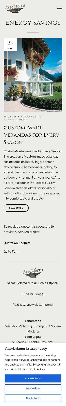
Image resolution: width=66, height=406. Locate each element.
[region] (33, 374)
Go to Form (11, 251)
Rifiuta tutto (33, 398)
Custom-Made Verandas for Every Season (31, 135)
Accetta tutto (33, 378)
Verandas (10, 117)
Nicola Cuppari (18, 120)
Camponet (46, 304)
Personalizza (33, 388)
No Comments (30, 117)
